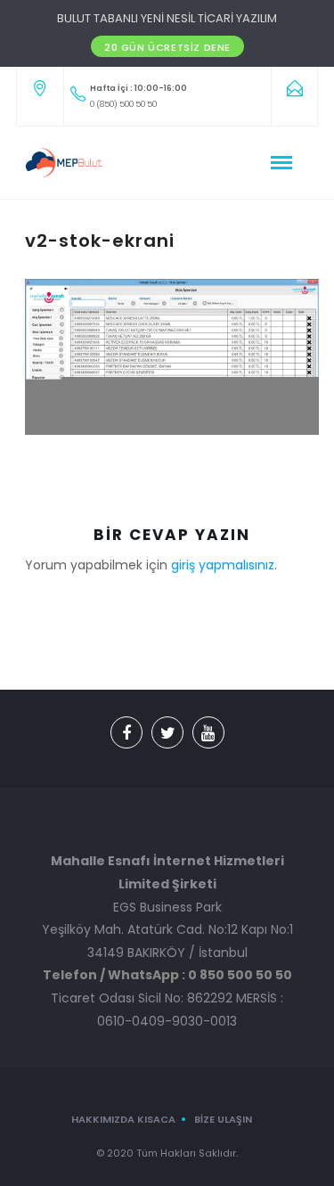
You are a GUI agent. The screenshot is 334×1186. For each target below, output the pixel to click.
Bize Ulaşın (223, 1119)
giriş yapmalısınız (222, 565)
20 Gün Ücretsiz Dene (167, 47)
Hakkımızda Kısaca (123, 1119)
